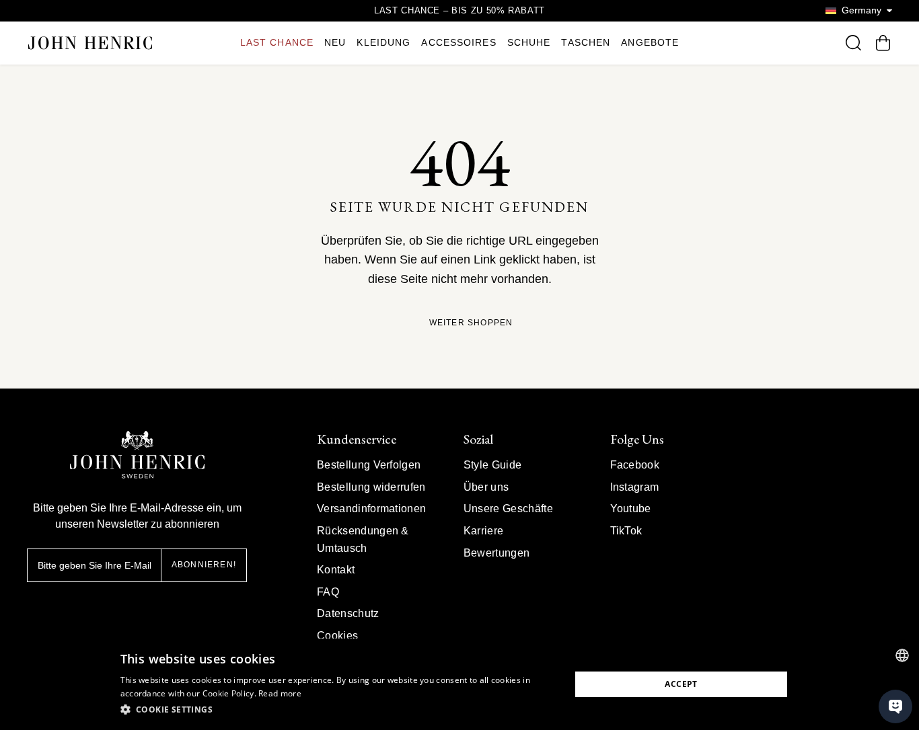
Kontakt (336, 569)
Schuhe (529, 42)
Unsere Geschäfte (508, 508)
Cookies (337, 635)
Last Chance (277, 42)
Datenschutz (348, 613)
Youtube (630, 508)
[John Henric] (90, 42)
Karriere (484, 530)
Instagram (634, 487)
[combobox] (902, 655)
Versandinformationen (371, 508)
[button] (338, 710)
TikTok (626, 530)
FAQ (328, 592)
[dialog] (459, 684)
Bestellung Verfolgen (368, 465)
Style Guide (493, 465)
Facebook (635, 465)
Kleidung (383, 42)
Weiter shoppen (471, 323)
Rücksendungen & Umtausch (363, 539)
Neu (335, 42)
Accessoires (458, 42)
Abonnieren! (204, 564)
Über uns (486, 487)
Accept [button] (681, 684)
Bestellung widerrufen (371, 487)
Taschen (585, 42)
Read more (279, 693)
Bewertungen (497, 553)
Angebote (650, 42)
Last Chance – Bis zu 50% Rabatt (459, 10)
